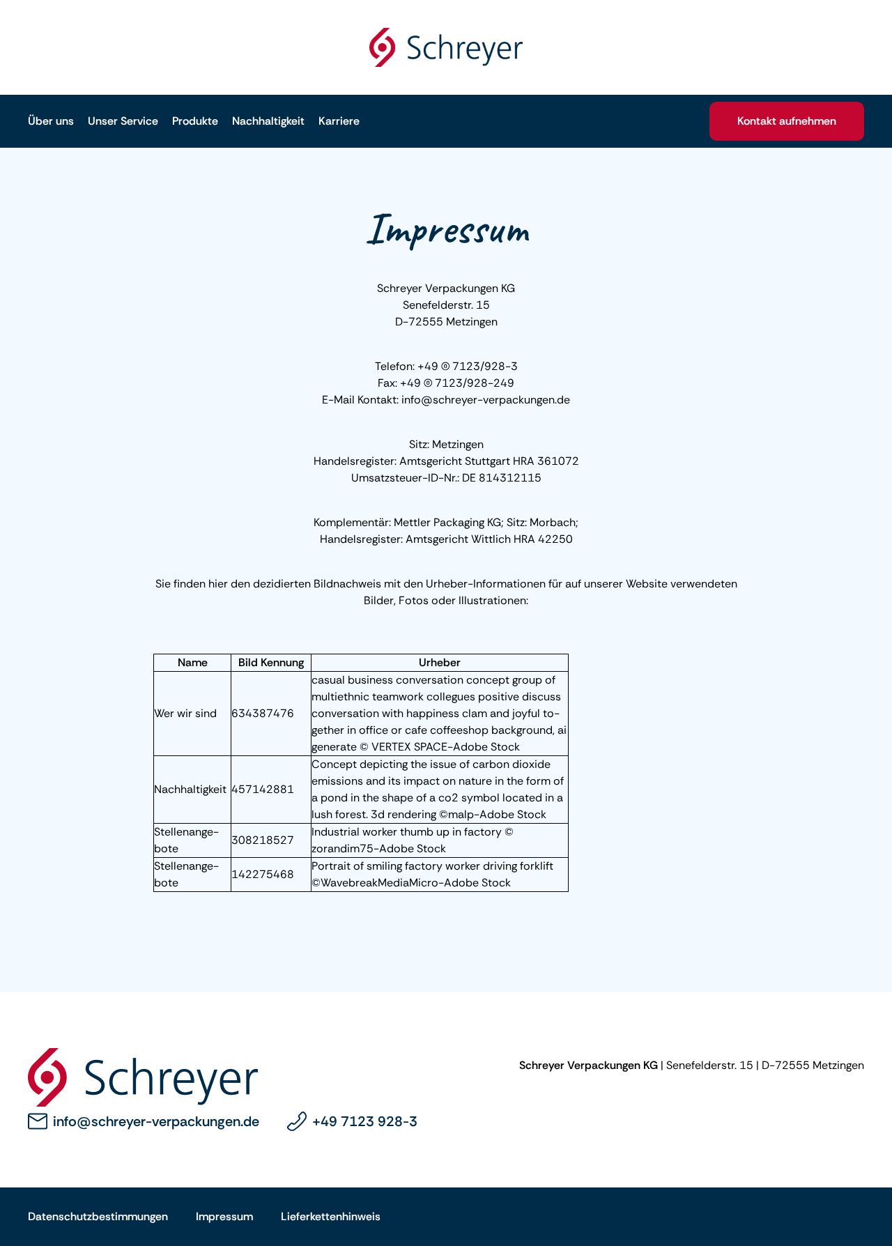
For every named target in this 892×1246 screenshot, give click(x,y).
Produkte (195, 121)
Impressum (224, 1216)
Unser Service (123, 121)
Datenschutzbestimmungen (98, 1216)
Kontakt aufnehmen (786, 121)
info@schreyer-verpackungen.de (156, 1121)
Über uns (51, 121)
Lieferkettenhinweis (330, 1216)
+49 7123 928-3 (364, 1121)
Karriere (339, 121)
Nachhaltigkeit (268, 121)
